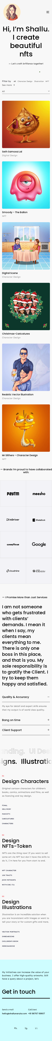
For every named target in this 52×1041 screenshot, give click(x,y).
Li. (36, 1024)
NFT (4, 216)
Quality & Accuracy (15, 697)
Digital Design (9, 155)
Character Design (11, 277)
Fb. (15, 1024)
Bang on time (11, 720)
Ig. (26, 1024)
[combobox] (26, 91)
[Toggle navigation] (41, 12)
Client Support (12, 730)
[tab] (26, 697)
